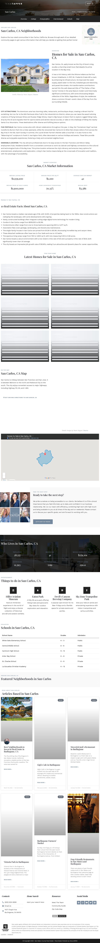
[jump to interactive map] (91, 32)
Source (35, 94)
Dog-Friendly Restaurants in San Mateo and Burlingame (82, 861)
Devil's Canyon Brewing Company (62, 598)
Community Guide (59, 906)
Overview (24, 19)
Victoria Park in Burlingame (16, 861)
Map (77, 19)
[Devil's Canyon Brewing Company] (62, 590)
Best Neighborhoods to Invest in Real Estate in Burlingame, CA (14, 749)
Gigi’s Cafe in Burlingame (48, 764)
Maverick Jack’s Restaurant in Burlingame (83, 748)
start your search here (35, 902)
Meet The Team (58, 902)
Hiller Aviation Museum (13, 598)
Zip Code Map (57, 909)
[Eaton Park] (37, 590)
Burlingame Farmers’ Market (46, 841)
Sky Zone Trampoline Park (87, 598)
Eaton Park (37, 596)
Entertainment (58, 19)
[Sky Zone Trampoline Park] (86, 590)
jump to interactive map (90, 38)
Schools (69, 19)
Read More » (8, 769)
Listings (33, 19)
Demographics (45, 19)
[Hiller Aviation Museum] (13, 590)
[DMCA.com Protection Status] (59, 916)
